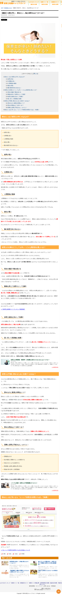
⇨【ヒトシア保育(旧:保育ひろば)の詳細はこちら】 (15, 550)
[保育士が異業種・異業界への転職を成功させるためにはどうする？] (5, 361)
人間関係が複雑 (12, 83)
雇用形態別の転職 (44, 583)
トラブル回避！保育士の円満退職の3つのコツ (24, 483)
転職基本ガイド (55, 2)
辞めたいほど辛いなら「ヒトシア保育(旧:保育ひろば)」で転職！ (21, 109)
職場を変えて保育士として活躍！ (17, 94)
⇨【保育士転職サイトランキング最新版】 (13, 309)
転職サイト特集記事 (34, 583)
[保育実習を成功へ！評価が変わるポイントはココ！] (5, 563)
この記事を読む (55, 367)
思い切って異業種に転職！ (15, 98)
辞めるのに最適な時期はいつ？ (16, 103)
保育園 (22, 553)
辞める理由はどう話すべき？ (16, 105)
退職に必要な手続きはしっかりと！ (17, 107)
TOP (2, 8)
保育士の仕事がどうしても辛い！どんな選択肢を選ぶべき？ (20, 90)
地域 (10, 553)
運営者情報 (32, 586)
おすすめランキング (34, 2)
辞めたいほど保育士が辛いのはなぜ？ (14, 76)
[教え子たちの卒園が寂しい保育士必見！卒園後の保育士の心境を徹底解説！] (33, 563)
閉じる (36, 73)
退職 (4, 553)
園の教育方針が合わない (14, 87)
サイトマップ (39, 586)
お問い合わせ (46, 586)
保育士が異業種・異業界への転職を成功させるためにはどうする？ (30, 359)
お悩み (16, 553)
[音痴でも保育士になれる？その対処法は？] (33, 572)
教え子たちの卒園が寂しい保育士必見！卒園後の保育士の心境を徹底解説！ (47, 563)
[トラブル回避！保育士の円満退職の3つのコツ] (5, 485)
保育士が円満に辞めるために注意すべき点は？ (17, 101)
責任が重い (11, 85)
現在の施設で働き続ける (14, 92)
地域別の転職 (55, 4)
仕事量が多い (11, 81)
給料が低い (11, 79)
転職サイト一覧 (44, 2)
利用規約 (53, 586)
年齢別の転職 (44, 4)
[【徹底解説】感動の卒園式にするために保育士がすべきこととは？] (5, 572)
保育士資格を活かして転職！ (16, 96)
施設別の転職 (34, 4)
